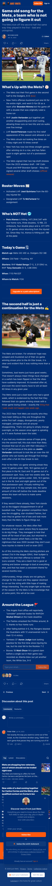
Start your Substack (19, 875)
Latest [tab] (11, 758)
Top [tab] (4, 758)
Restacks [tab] (17, 709)
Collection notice (40, 869)
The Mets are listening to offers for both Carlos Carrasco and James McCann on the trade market (19, 775)
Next (44, 692)
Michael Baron (18, 779)
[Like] (3, 782)
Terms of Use (37, 849)
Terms (29, 869)
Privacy (23, 869)
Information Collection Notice (30, 852)
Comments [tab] (7, 709)
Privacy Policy (26, 854)
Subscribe (38, 3)
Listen (46, 36)
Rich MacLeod (13, 35)
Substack (14, 881)
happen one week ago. (28, 408)
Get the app (38, 875)
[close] (45, 798)
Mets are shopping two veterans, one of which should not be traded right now (19, 768)
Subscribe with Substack (28, 844)
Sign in (47, 3)
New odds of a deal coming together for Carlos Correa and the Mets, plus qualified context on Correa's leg (20, 791)
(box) (33, 96)
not (15, 408)
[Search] (47, 758)
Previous (9, 692)
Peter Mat (11, 731)
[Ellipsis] (49, 731)
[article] (26, 773)
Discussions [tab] (20, 758)
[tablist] (12, 709)
